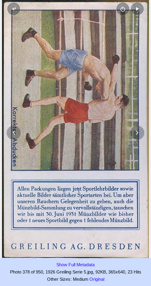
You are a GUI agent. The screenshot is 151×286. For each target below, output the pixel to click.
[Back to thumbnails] (13, 8)
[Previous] (13, 132)
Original (96, 279)
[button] (137, 8)
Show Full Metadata (75, 264)
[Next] (137, 132)
